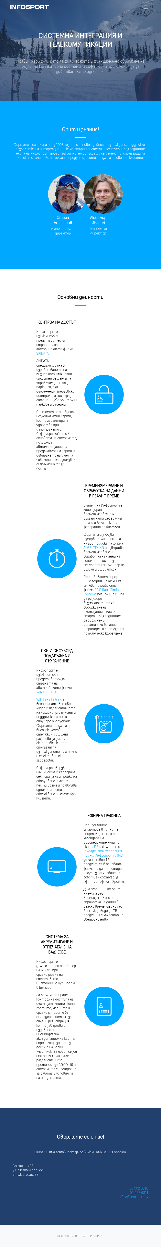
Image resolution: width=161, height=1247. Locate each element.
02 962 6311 (139, 1193)
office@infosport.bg (133, 1197)
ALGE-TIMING (93, 548)
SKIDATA (42, 353)
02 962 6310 (138, 1188)
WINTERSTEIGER (49, 692)
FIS (96, 847)
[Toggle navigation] (146, 7)
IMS (120, 855)
